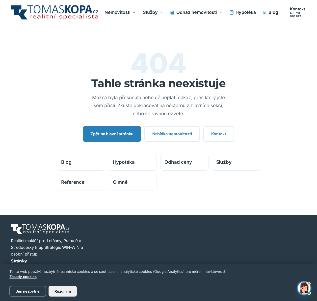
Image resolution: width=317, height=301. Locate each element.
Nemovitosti (118, 12)
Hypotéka (246, 12)
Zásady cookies (22, 277)
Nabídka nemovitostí (172, 133)
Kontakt (297, 12)
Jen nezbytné (28, 291)
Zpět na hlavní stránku (111, 133)
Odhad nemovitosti (196, 12)
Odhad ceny (178, 162)
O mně (120, 182)
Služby (150, 12)
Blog (273, 12)
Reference (72, 182)
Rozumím (62, 291)
